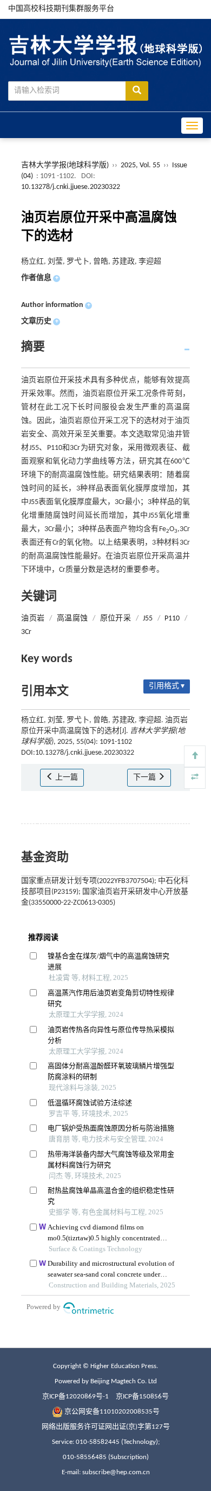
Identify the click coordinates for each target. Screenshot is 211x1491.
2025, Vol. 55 (141, 165)
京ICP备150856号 (142, 1396)
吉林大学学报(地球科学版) (65, 165)
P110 (172, 618)
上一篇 (66, 778)
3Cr (26, 632)
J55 (148, 618)
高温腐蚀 (72, 618)
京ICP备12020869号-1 (75, 1396)
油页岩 (32, 618)
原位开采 (115, 618)
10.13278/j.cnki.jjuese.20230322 (70, 187)
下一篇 (145, 778)
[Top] (195, 756)
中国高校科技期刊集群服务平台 (61, 9)
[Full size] (195, 778)
